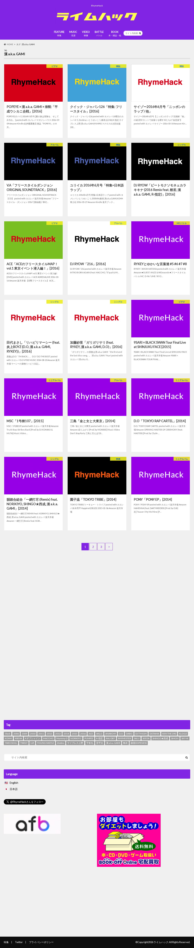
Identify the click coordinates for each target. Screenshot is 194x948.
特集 (6, 942)
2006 (16, 733)
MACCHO (48, 738)
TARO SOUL (11, 742)
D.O (121, 733)
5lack (7, 733)
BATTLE (99, 33)
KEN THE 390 (169, 733)
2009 (24, 733)
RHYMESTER (124, 738)
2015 (74, 733)
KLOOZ (183, 733)
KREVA (18, 738)
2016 (83, 733)
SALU (136, 738)
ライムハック (161, 942)
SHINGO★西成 (160, 738)
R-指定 (99, 738)
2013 (58, 733)
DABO (129, 733)
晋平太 (99, 742)
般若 (125, 742)
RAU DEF (110, 738)
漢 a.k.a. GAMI (113, 742)
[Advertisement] (97, 587)
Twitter (19, 942)
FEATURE (59, 33)
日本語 (14, 789)
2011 (41, 733)
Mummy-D (61, 738)
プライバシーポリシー (41, 942)
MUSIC (73, 33)
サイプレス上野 (75, 742)
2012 (49, 733)
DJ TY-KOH (141, 733)
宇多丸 (89, 742)
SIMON (174, 738)
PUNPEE (88, 738)
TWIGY (23, 742)
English (14, 782)
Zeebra (60, 742)
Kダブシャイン (32, 738)
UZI (32, 742)
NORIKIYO (75, 738)
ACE (91, 733)
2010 (32, 733)
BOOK (115, 33)
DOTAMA (154, 733)
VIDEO (86, 33)
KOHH (8, 738)
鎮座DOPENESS (139, 742)
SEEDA (146, 738)
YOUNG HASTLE (45, 742)
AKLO (99, 733)
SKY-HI (184, 738)
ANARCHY (110, 733)
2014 (66, 733)
